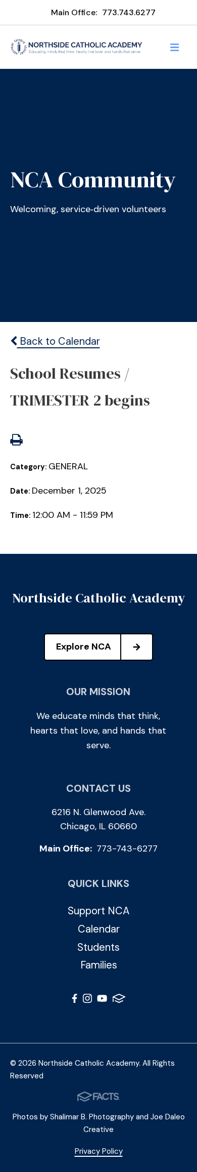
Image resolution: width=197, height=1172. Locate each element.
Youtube (102, 1000)
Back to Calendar (58, 341)
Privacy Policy (99, 1151)
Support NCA (98, 910)
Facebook (74, 1000)
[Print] (16, 441)
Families (98, 965)
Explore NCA (83, 646)
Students (98, 947)
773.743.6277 (129, 12)
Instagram (87, 1000)
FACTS (119, 1000)
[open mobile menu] (174, 47)
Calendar (99, 929)
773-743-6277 (127, 848)
